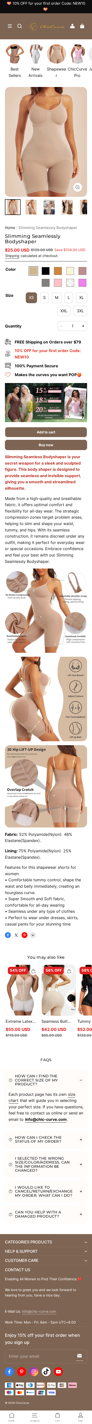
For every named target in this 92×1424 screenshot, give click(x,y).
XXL (63, 310)
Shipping (12, 256)
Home (10, 228)
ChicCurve (22, 1403)
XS (31, 297)
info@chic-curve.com (39, 1311)
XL (81, 297)
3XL (80, 310)
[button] (10, 26)
